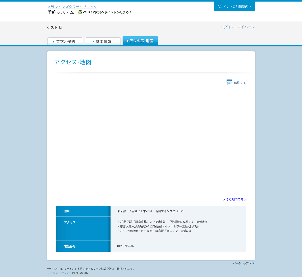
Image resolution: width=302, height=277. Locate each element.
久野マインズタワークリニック (72, 7)
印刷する (240, 83)
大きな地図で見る (234, 199)
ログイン (227, 27)
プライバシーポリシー (59, 272)
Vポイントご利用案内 (233, 6)
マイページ (246, 27)
